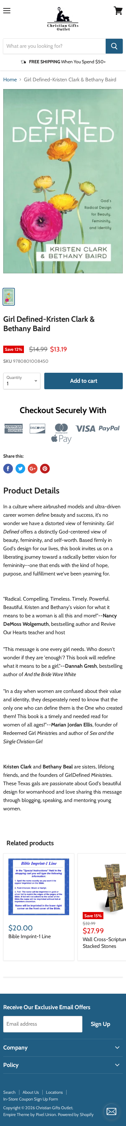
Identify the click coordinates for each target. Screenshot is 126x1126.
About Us (31, 1092)
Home (10, 80)
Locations (54, 1092)
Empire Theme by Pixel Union (29, 1114)
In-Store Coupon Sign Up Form (30, 1098)
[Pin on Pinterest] (45, 468)
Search (9, 1092)
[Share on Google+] (32, 468)
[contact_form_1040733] (111, 1111)
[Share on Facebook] (8, 468)
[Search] (114, 46)
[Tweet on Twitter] (20, 468)
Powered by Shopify (76, 1114)
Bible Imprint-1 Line (29, 936)
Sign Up (100, 1024)
